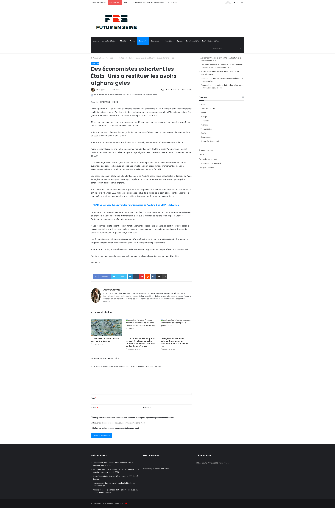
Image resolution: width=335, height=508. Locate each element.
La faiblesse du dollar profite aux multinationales (105, 339)
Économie (143, 41)
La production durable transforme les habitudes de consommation (150, 2)
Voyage (133, 41)
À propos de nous (206, 150)
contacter (165, 469)
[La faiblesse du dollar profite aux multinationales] (106, 327)
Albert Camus (101, 90)
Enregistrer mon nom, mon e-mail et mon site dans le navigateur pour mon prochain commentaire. (134, 418)
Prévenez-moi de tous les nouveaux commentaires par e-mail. (119, 423)
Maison (96, 41)
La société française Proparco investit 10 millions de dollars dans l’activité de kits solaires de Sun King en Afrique (140, 342)
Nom (93, 398)
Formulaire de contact (211, 41)
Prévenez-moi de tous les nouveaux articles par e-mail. (116, 428)
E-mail (94, 408)
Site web (147, 408)
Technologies (168, 41)
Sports (180, 41)
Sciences (155, 41)
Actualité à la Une (109, 41)
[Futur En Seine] (115, 21)
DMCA (201, 155)
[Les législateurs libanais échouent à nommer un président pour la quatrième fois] (176, 327)
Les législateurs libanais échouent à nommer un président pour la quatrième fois (174, 342)
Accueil (96, 58)
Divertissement (192, 41)
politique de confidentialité (210, 163)
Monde (123, 41)
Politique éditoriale (206, 168)
